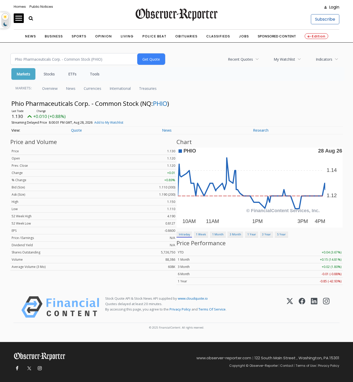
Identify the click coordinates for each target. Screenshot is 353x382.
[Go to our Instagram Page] (39, 368)
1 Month (218, 234)
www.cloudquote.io (193, 298)
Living (127, 36)
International (120, 88)
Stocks (49, 73)
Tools (94, 73)
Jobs (244, 36)
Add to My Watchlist (108, 122)
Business (54, 36)
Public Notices (41, 6)
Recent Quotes (240, 59)
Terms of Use (306, 365)
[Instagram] (326, 307)
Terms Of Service (212, 309)
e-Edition (316, 36)
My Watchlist (284, 59)
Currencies (92, 88)
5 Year (281, 234)
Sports (79, 36)
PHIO (160, 103)
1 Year (251, 234)
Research (260, 130)
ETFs (72, 73)
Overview (50, 88)
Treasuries (148, 88)
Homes (20, 6)
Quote (76, 130)
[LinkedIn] (314, 307)
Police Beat (154, 36)
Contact (286, 365)
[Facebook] (302, 307)
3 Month (235, 234)
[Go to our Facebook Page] (17, 368)
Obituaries (186, 36)
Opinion (103, 36)
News (30, 36)
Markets (23, 73)
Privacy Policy (180, 309)
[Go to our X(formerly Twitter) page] (28, 368)
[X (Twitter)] (290, 307)
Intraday (184, 234)
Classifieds (218, 36)
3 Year (266, 234)
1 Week (201, 234)
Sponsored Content (277, 36)
